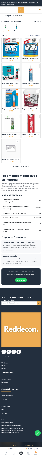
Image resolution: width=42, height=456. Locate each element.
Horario (3, 368)
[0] (40, 10)
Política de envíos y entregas (10, 432)
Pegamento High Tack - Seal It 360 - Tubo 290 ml (31, 134)
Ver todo (37, 21)
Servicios (4, 385)
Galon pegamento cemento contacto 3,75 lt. (31, 58)
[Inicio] (6, 452)
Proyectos (4, 382)
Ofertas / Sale (5, 406)
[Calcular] (28, 452)
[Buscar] (14, 452)
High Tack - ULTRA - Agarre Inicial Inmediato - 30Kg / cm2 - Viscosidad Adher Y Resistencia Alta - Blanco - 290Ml (11, 83)
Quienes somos (6, 379)
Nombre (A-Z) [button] (33, 449)
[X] (8, 351)
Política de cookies (7, 422)
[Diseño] (35, 452)
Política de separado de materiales (12, 430)
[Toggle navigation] (2, 10)
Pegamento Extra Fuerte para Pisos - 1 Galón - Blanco (31, 109)
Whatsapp (4, 363)
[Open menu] (21, 453)
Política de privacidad (7, 420)
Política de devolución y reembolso (12, 428)
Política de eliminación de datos (11, 425)
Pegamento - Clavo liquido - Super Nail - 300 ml (31, 83)
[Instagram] (13, 351)
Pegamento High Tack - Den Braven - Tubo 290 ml (11, 134)
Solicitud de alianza (7, 395)
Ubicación (4, 366)
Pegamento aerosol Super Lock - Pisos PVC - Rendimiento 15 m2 (11, 159)
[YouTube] (18, 351)
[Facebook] (3, 351)
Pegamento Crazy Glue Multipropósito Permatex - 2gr (11, 109)
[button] (18, 40)
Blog (2, 409)
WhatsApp (21, 280)
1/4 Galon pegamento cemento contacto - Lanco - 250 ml (11, 58)
